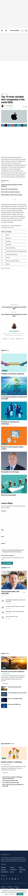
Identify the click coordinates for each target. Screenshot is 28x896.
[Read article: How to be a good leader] (14, 484)
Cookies (16, 886)
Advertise (3, 886)
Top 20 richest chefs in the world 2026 (10, 592)
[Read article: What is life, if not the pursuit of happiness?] (14, 663)
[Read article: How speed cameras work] (4, 688)
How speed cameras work (14, 687)
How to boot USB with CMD (15, 698)
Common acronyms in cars (12, 616)
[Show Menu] (2, 30)
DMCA (17, 888)
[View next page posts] (15, 199)
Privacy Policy (4, 888)
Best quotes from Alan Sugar (10, 472)
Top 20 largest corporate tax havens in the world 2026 (14, 398)
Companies (7, 268)
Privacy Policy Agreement (7, 555)
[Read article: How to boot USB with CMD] (4, 700)
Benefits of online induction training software (12, 448)
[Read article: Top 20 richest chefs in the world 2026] (14, 580)
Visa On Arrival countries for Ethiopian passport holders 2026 (12, 777)
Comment (4, 511)
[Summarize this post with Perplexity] (25, 125)
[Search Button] (26, 30)
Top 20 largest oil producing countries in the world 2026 (15, 600)
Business (7, 93)
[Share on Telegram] (18, 125)
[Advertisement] (14, 14)
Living (3, 668)
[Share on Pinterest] (12, 125)
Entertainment (4, 872)
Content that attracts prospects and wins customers (11, 185)
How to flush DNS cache (14, 704)
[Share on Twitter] (5, 125)
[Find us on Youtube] (15, 879)
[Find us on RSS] (18, 879)
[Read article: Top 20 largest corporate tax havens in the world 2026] (14, 386)
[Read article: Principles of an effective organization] (14, 363)
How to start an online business (9, 189)
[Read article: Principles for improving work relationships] (14, 411)
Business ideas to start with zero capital (11, 195)
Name (2, 530)
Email (2, 536)
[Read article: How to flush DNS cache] (4, 706)
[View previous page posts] (13, 199)
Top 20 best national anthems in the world (15, 606)
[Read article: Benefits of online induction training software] (14, 436)
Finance (12, 867)
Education (3, 869)
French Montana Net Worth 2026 (10, 782)
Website (3, 543)
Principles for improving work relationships (10, 423)
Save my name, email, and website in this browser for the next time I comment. (13, 550)
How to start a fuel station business (10, 192)
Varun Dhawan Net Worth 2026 (10, 780)
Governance (13, 869)
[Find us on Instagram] (6, 879)
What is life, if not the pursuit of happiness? (12, 671)
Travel (20, 872)
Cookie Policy (12, 894)
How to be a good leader (8, 495)
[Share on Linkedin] (9, 125)
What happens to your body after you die (15, 611)
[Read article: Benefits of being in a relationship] (14, 753)
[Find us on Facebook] (1, 879)
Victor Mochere (9, 105)
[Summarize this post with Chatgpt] (22, 125)
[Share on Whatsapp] (15, 125)
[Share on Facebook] (2, 125)
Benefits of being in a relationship (11, 762)
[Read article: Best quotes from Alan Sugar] (14, 461)
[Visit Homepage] (14, 30)
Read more (6, 683)
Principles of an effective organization (12, 374)
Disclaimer (9, 886)
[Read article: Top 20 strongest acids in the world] (4, 694)
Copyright (12, 888)
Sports (21, 867)
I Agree (20, 894)
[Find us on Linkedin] (9, 879)
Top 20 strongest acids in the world (17, 692)
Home (2, 93)
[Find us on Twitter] (4, 879)
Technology (22, 869)
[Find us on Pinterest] (12, 879)
